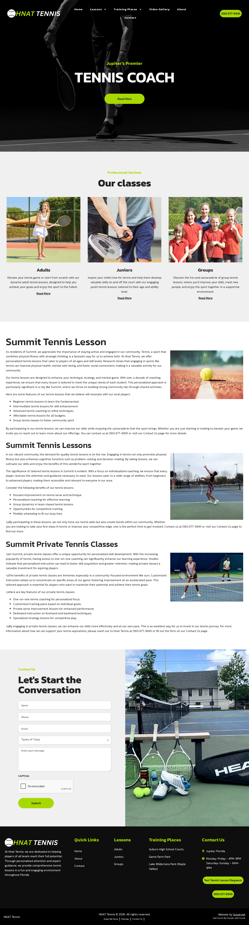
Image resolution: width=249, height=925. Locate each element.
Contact (130, 17)
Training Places (125, 9)
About (181, 9)
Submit (36, 803)
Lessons (96, 9)
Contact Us (150, 433)
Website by (231, 914)
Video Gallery (159, 9)
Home (78, 9)
